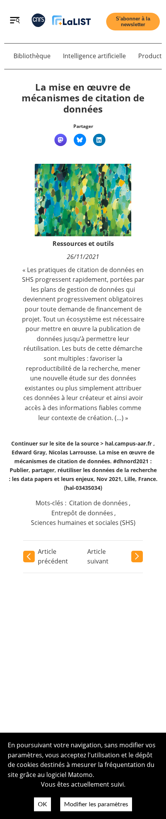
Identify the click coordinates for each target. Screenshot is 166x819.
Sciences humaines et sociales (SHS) (83, 522)
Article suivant (97, 556)
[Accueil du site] (71, 21)
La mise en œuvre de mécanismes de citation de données (83, 98)
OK (42, 804)
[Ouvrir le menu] (15, 21)
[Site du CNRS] (38, 21)
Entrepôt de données (82, 513)
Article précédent (53, 556)
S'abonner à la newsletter (133, 21)
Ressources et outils (83, 243)
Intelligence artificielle (94, 56)
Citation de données (98, 503)
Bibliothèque (32, 56)
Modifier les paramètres (96, 804)
